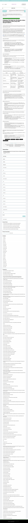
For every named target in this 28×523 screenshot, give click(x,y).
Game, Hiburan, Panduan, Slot (6, 318)
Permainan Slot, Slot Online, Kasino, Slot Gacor (8, 433)
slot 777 (4, 184)
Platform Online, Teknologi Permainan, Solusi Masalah (9, 436)
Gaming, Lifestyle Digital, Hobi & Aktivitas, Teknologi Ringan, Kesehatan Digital (12, 322)
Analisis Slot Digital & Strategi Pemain (7, 280)
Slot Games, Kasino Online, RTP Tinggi (7, 443)
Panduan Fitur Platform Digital (6, 384)
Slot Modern (21, 139)
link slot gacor (4, 167)
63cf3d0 (5, 153)
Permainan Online (5, 426)
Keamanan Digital (5, 344)
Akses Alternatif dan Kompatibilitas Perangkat (8, 270)
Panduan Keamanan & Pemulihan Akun (7, 387)
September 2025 (5, 251)
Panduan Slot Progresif (5, 406)
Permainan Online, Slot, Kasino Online (7, 429)
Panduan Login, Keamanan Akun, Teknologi (8, 394)
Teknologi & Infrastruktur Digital (6, 469)
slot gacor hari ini (5, 209)
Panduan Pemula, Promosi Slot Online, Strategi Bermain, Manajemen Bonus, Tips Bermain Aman (14, 401)
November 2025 (5, 248)
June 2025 (4, 255)
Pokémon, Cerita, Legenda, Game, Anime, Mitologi (8, 437)
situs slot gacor (5, 178)
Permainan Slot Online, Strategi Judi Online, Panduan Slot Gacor (11, 18)
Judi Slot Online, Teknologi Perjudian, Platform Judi (9, 332)
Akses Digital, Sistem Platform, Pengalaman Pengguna (9, 273)
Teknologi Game (5, 493)
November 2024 (5, 265)
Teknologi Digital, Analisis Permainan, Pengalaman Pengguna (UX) (10, 489)
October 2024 (4, 266)
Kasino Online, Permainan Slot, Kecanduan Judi (8, 337)
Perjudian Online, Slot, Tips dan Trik (7, 419)
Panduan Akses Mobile (5, 380)
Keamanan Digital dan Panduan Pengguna (7, 348)
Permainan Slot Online (5, 430)
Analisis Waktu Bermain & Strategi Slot (7, 283)
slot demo (4, 198)
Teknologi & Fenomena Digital (6, 468)
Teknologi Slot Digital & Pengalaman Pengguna (8, 500)
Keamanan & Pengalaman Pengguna (7, 341)
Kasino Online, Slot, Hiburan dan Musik (7, 338)
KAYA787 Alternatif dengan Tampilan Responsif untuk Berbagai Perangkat (17, 0)
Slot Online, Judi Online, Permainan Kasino (8, 448)
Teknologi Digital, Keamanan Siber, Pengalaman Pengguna (9, 490)
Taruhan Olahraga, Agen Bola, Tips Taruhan (8, 465)
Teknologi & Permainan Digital (6, 476)
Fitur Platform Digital (5, 302)
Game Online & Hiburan (5, 309)
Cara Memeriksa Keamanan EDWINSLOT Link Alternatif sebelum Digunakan (11, 223)
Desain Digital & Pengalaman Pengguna (7, 292)
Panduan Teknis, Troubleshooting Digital (7, 409)
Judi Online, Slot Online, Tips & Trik (7, 329)
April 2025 (4, 258)
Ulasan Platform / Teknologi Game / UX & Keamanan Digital (10, 515)
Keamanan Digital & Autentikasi (6, 345)
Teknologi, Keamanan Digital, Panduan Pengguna (8, 503)
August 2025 (4, 252)
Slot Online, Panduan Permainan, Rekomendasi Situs (9, 451)
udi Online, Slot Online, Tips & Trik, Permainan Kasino (9, 512)
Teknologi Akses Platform (6, 482)
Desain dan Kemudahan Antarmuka (7, 291)
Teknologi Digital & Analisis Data (7, 486)
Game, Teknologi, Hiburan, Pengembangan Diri (8, 319)
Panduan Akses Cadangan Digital (7, 377)
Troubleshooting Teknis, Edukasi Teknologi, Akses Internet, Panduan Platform (12, 511)
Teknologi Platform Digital (6, 499)
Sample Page (13, 8)
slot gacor (4, 192)
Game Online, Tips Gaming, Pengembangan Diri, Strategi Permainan (10, 315)
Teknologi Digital (5, 483)
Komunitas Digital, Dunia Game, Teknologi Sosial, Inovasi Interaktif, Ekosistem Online (13, 367)
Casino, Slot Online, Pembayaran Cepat (7, 288)
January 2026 (4, 245)
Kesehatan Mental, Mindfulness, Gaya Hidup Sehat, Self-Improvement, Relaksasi (12, 363)
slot (3, 170)
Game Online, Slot (5, 312)
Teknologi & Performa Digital (6, 475)
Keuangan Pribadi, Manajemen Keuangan (7, 366)
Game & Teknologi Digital (6, 305)
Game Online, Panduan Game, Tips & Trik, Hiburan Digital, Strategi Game (11, 311)
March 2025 (4, 259)
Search (24, 216)
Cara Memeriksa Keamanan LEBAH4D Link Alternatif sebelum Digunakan (14, 10)
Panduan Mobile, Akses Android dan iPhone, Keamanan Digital (10, 397)
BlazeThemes (12, 521)
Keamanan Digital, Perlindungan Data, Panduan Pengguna (9, 351)
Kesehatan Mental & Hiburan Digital (7, 358)
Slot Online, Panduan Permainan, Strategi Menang (8, 452)
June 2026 (4, 238)
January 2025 (4, 262)
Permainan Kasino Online (6, 423)
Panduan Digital (5, 383)
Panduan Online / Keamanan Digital (7, 400)
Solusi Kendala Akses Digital (6, 455)
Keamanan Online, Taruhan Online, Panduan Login (8, 354)
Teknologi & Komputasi (5, 472)
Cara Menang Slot (7, 139)
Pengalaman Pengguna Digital (6, 412)
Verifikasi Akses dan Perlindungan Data (7, 518)
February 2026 (4, 244)
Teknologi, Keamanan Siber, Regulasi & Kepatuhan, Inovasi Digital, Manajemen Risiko (12, 506)
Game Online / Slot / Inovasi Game (7, 308)
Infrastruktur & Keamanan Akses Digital (7, 326)
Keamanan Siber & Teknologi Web (7, 355)
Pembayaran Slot (13, 139)
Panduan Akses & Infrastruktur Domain (7, 376)
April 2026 (4, 241)
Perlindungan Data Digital (6, 422)
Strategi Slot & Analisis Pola (6, 462)
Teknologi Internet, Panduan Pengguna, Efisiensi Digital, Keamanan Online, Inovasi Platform (13, 496)
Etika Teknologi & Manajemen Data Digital (8, 301)
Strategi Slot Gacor (5, 140)
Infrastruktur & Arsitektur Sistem (6, 325)
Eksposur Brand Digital (5, 298)
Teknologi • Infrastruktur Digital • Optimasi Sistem (8, 479)
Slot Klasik (17, 139)
